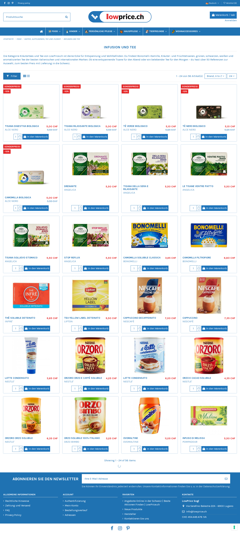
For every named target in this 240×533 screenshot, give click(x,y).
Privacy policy (24, 3)
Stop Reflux (72, 257)
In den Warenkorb (37, 136)
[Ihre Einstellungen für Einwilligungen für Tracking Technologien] (234, 527)
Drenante (70, 186)
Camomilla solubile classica (141, 257)
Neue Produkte (133, 509)
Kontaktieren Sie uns (136, 518)
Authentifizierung (75, 500)
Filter (13, 76)
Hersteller (130, 514)
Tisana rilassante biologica (82, 126)
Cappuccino (190, 317)
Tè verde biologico (135, 126)
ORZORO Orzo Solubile (19, 438)
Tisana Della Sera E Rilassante (135, 188)
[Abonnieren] (226, 478)
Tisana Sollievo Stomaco (21, 257)
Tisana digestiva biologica (22, 126)
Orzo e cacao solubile (197, 378)
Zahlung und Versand (17, 505)
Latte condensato (17, 378)
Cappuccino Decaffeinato (139, 317)
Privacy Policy (13, 515)
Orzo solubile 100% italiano (82, 438)
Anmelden (231, 20)
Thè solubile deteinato (20, 317)
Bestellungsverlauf (76, 510)
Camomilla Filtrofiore (197, 257)
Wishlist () (231, 3)
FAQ (7, 510)
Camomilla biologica (18, 197)
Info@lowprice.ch (196, 511)
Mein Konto (71, 505)
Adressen (70, 515)
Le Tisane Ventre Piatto (198, 186)
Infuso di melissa (194, 438)
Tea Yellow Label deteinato (82, 317)
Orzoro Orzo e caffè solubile (83, 378)
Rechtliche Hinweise (17, 500)
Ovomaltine (130, 438)
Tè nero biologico (194, 126)
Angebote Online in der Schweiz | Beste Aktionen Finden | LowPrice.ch (147, 502)
